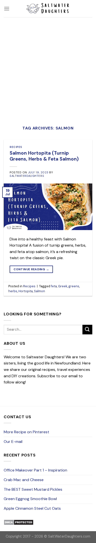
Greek (62, 286)
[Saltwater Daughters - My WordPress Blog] (48, 8)
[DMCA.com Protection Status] (18, 522)
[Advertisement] (48, 68)
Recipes (16, 147)
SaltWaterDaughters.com (69, 536)
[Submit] (87, 329)
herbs (12, 291)
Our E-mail (13, 441)
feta (54, 286)
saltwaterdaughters (27, 176)
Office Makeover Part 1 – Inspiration (35, 470)
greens (73, 286)
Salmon (39, 291)
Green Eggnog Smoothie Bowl (30, 498)
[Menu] (7, 8)
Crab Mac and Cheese (24, 479)
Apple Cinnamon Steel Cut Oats (32, 508)
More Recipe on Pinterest (26, 431)
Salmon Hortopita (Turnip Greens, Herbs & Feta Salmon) (44, 156)
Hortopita (25, 291)
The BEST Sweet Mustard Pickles (33, 489)
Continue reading (31, 269)
